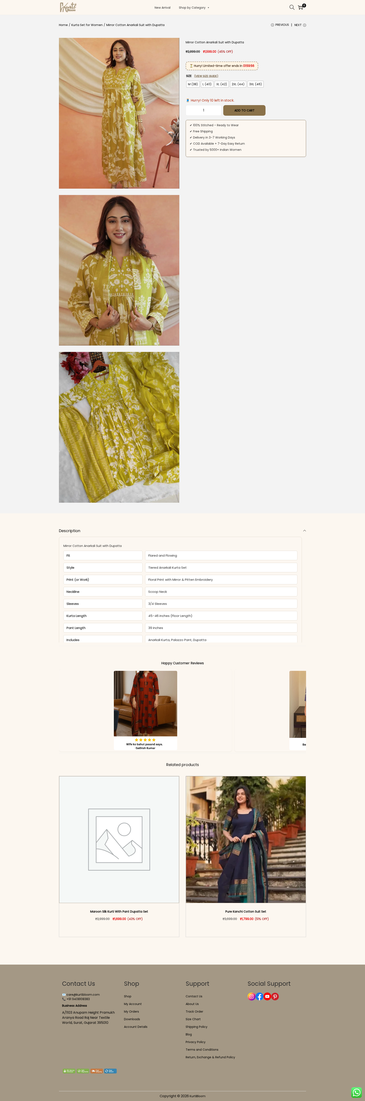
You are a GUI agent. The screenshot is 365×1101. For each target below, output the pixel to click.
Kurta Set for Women (87, 25)
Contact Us (194, 996)
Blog (189, 1034)
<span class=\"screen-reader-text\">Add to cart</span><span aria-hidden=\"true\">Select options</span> (121, 928)
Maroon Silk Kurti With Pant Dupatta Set (119, 911)
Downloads (132, 1019)
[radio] (193, 84)
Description (69, 530)
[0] (300, 7)
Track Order (194, 1011)
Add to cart (244, 110)
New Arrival (162, 7)
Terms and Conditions (202, 1049)
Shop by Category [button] (192, 7)
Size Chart (193, 1019)
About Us (192, 1004)
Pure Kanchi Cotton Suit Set (245, 911)
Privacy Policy (196, 1042)
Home (63, 25)
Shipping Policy (196, 1027)
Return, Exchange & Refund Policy (210, 1057)
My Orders (131, 1011)
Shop (127, 996)
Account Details (135, 1027)
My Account (133, 1004)
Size (202, 76)
